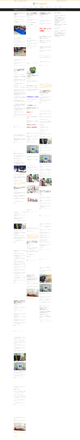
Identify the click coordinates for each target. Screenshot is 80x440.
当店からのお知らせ (31, 298)
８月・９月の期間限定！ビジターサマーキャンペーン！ (32, 14)
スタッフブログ (18, 65)
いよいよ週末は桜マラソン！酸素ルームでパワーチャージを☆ (45, 91)
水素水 (46, 86)
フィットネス (44, 85)
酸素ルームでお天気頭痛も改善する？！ (19, 187)
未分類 (28, 63)
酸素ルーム (46, 87)
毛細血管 (44, 86)
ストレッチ (41, 85)
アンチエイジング (45, 84)
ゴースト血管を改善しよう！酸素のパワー (19, 70)
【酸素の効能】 (42, 125)
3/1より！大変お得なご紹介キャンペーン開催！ (32, 242)
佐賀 (47, 85)
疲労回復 (49, 86)
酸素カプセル (43, 87)
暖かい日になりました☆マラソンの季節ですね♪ (45, 192)
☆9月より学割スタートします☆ (33, 76)
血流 (50, 86)
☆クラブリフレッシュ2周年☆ (19, 13)
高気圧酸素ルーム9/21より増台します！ (45, 13)
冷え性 (49, 85)
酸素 (40, 87)
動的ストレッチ (30, 237)
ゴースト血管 (49, 84)
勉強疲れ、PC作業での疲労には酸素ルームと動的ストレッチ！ (19, 302)
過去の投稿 (15, 436)
